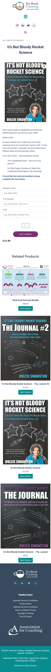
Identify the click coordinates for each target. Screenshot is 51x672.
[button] (44, 66)
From (5, 210)
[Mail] (34, 25)
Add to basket (25, 234)
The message (8, 199)
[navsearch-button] (25, 32)
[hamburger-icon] (25, 17)
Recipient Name (9, 188)
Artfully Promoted (30, 666)
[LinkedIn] (23, 25)
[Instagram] (17, 25)
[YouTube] (28, 25)
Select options (25, 308)
